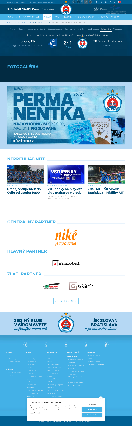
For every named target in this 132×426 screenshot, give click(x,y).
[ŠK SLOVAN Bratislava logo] (66, 7)
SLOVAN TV (103, 17)
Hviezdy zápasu (92, 29)
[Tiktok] (115, 2)
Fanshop (51, 2)
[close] (101, 398)
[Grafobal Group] (81, 286)
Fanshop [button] (115, 17)
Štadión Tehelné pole (36, 390)
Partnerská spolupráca (32, 386)
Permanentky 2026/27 (53, 360)
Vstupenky (24, 185)
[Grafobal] (66, 263)
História (31, 356)
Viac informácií (35, 413)
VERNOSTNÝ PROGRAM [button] (85, 17)
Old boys (32, 364)
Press (16, 2)
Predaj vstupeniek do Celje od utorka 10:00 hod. (24, 190)
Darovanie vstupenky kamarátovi (55, 392)
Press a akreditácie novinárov (34, 377)
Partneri (31, 382)
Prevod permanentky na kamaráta (55, 397)
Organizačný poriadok (32, 394)
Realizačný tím (14, 359)
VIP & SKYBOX (54, 364)
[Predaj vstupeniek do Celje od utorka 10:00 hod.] (25, 174)
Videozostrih (118, 29)
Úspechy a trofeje (35, 359)
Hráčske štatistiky (15, 362)
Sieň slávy (32, 362)
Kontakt (31, 373)
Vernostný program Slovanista (55, 386)
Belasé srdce (42, 2)
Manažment (33, 370)
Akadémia (67, 17)
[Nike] (66, 237)
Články (81, 29)
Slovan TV (103, 185)
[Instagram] (110, 2)
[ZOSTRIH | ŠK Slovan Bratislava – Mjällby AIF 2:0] (106, 174)
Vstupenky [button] (28, 17)
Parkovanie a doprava (56, 382)
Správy (57, 17)
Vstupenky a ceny (55, 356)
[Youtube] (106, 2)
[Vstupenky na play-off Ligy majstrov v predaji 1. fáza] (66, 174)
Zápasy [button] (47, 17)
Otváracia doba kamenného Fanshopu (96, 363)
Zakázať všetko (92, 409)
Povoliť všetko (92, 415)
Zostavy (28, 29)
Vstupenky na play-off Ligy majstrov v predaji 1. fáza (65, 190)
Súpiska (11, 356)
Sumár (43, 29)
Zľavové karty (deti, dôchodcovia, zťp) (54, 369)
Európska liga (42, 23)
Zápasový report (55, 29)
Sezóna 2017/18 (28, 23)
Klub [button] (18, 17)
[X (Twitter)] (101, 2)
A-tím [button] (38, 17)
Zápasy (17, 23)
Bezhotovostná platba (53, 374)
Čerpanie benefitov (76, 385)
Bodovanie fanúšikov (76, 383)
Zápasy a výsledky (15, 372)
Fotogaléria (106, 29)
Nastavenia (92, 404)
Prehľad (13, 29)
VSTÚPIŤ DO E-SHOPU (94, 357)
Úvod (10, 17)
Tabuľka (11, 375)
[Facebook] (97, 2)
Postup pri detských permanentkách (75, 378)
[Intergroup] (51, 286)
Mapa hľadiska (54, 379)
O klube (31, 367)
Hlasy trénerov (70, 29)
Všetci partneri (66, 301)
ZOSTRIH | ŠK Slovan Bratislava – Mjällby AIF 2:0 (106, 190)
